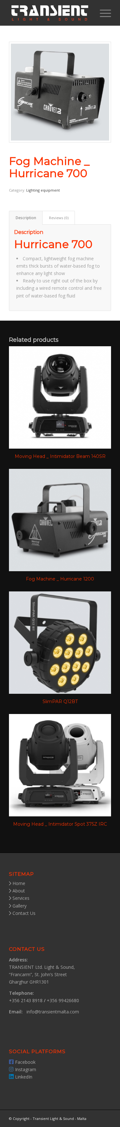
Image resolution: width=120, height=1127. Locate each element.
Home (18, 883)
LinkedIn (23, 1077)
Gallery (19, 906)
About (18, 891)
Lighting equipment (43, 190)
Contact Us (23, 913)
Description (26, 217)
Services (20, 898)
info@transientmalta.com (53, 1012)
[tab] (26, 218)
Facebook (25, 1062)
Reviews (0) (58, 217)
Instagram (25, 1069)
